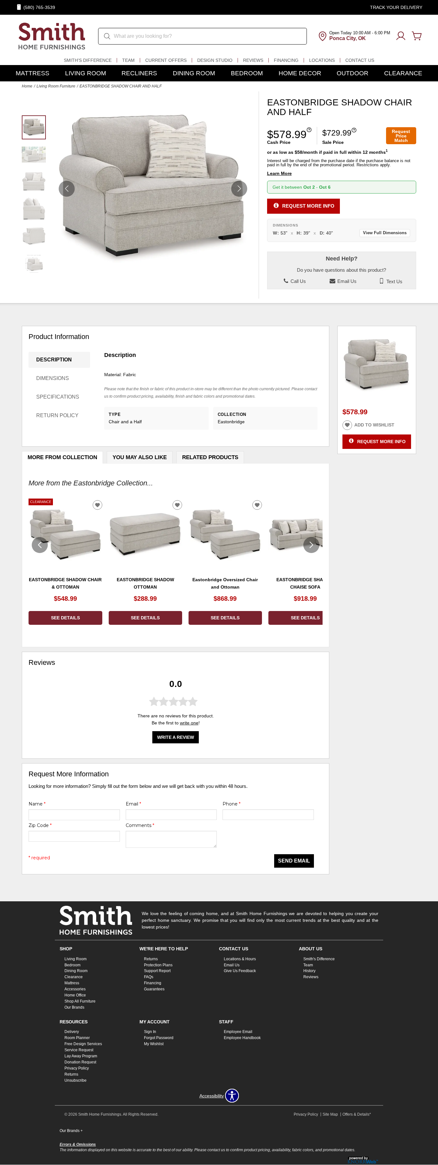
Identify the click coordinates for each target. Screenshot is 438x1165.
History (309, 971)
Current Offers (166, 60)
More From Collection (62, 457)
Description (54, 359)
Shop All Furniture (80, 1001)
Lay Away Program (80, 1056)
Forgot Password (158, 1038)
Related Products (210, 457)
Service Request (78, 1050)
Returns (151, 958)
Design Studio (214, 60)
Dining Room (194, 73)
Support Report (157, 971)
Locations (322, 60)
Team (128, 60)
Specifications (57, 397)
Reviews (253, 60)
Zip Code (40, 825)
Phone (231, 804)
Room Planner (77, 1038)
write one (189, 722)
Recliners (139, 73)
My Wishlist (154, 1044)
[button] (239, 189)
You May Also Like (140, 457)
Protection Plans (158, 965)
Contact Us (359, 60)
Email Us (346, 281)
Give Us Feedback (240, 971)
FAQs (148, 977)
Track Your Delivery (396, 7)
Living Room (85, 73)
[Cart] (416, 36)
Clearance (403, 73)
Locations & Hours (240, 958)
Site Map (330, 1114)
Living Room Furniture (56, 86)
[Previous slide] (40, 545)
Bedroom (247, 73)
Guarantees (154, 989)
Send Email (294, 860)
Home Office (75, 995)
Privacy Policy (76, 1068)
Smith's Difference (88, 60)
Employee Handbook (242, 1038)
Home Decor (300, 73)
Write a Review (175, 736)
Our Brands (74, 1007)
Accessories (75, 989)
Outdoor (352, 73)
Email (133, 804)
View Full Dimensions (385, 233)
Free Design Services (83, 1044)
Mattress (32, 73)
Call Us (297, 281)
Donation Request (80, 1062)
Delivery (71, 1031)
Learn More (279, 173)
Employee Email (238, 1031)
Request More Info (308, 205)
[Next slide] (311, 545)
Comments (140, 825)
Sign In (150, 1031)
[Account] (400, 36)
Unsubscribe (75, 1080)
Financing (286, 60)
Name (37, 804)
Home (27, 86)
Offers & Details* (356, 1114)
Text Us (393, 281)
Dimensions (52, 378)
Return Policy (57, 415)
